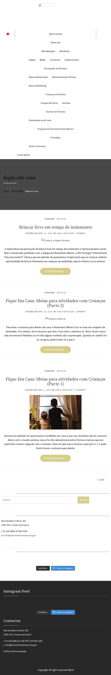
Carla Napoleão (65, 233)
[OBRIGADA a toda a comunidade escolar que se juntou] (82, 563)
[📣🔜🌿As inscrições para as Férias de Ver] (82, 560)
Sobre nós (55, 42)
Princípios (56, 137)
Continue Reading (54, 271)
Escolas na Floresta (55, 111)
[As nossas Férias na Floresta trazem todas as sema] (82, 557)
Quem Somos (55, 33)
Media (43, 59)
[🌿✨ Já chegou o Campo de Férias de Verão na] (28, 563)
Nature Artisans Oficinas (64, 77)
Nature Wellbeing (37, 85)
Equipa (32, 59)
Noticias (61, 219)
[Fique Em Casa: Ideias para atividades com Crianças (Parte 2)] (55, 318)
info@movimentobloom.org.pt (20, 535)
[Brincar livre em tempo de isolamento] (55, 240)
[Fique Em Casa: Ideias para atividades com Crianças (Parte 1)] (55, 412)
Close (101, 479)
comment (81, 233)
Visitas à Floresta (37, 146)
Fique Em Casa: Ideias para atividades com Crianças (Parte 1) (55, 382)
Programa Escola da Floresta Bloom (55, 128)
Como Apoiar (23, 154)
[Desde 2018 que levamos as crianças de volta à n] (28, 560)
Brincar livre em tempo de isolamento (55, 227)
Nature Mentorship (38, 77)
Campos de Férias (49, 103)
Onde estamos (72, 59)
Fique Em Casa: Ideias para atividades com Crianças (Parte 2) (55, 303)
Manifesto (65, 51)
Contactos (55, 59)
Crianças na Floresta (55, 94)
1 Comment (80, 390)
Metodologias (48, 51)
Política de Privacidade (14, 651)
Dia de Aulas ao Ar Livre (40, 120)
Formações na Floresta (55, 68)
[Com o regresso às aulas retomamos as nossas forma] (28, 557)
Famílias (66, 103)
